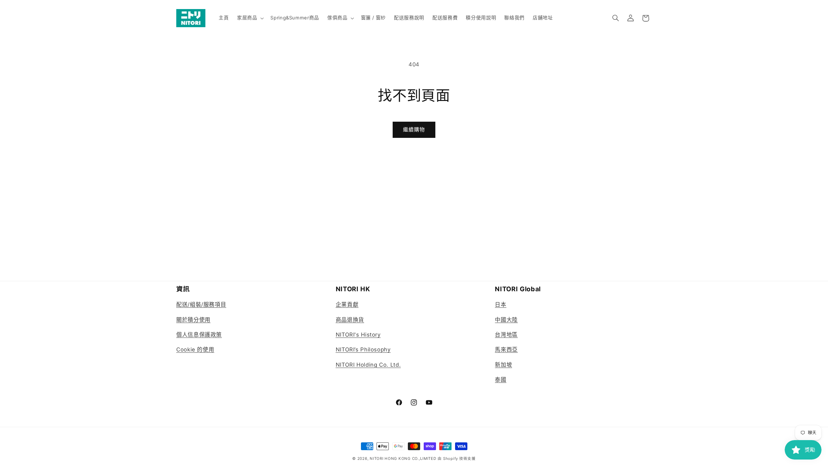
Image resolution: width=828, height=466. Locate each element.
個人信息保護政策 (199, 334)
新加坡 (503, 364)
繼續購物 (414, 130)
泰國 (500, 379)
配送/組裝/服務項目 (201, 304)
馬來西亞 (506, 349)
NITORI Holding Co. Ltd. (368, 364)
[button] (249, 18)
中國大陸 (506, 319)
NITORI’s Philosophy (363, 349)
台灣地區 (506, 334)
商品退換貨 (350, 319)
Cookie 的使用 (195, 349)
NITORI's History (358, 334)
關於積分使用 (193, 319)
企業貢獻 (347, 304)
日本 (500, 304)
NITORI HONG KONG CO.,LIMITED (403, 458)
